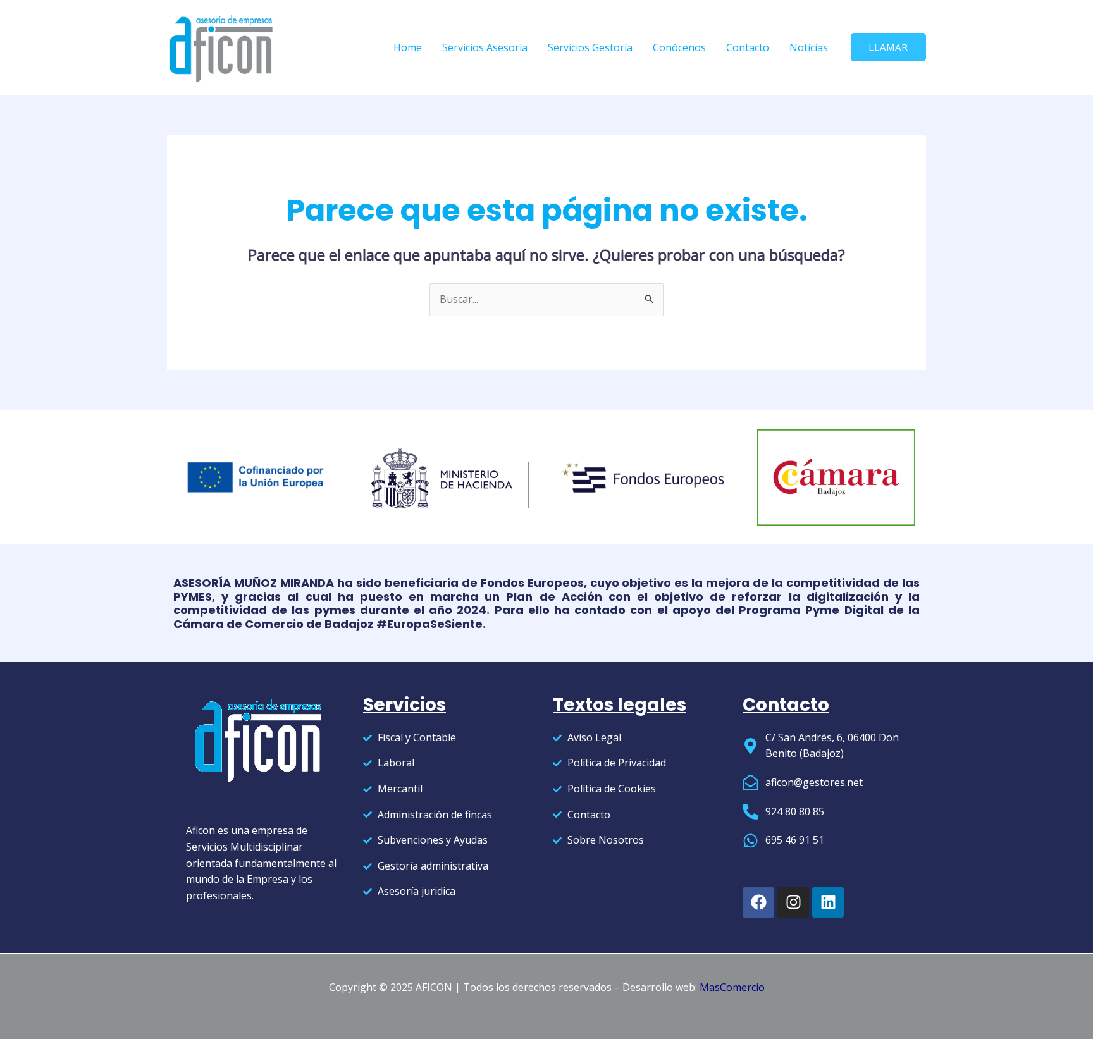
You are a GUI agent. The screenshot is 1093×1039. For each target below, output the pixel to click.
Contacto (747, 47)
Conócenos (679, 47)
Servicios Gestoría (590, 47)
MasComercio (732, 987)
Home (407, 47)
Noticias (808, 47)
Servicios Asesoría (485, 47)
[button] (888, 47)
